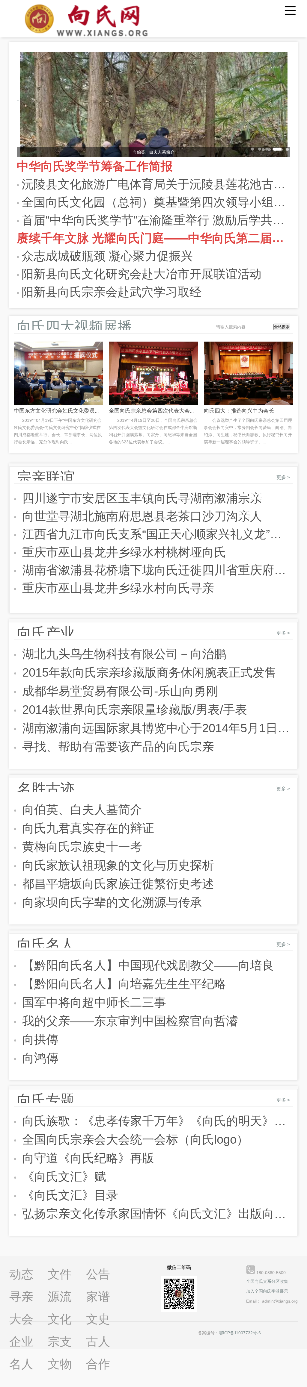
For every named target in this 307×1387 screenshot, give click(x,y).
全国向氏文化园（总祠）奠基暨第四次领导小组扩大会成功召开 (156, 202)
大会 (21, 1319)
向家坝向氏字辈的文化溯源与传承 (110, 902)
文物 (60, 1364)
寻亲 (21, 1296)
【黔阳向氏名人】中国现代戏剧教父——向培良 (146, 965)
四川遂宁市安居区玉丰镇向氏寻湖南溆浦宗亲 (140, 498)
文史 (98, 1319)
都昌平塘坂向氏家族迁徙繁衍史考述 (116, 883)
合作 (98, 1364)
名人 (21, 1364)
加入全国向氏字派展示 (267, 1291)
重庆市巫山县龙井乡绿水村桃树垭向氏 (122, 552)
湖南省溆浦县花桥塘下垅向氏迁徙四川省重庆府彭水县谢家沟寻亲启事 (156, 570)
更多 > (283, 477)
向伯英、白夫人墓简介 (80, 809)
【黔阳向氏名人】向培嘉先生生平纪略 (122, 983)
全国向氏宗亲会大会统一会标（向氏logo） (134, 1139)
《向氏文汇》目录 (68, 1195)
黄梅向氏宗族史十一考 (80, 846)
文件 (60, 1274)
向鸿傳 (38, 1058)
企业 (21, 1341)
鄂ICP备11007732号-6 (240, 1332)
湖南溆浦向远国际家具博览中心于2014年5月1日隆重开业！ (156, 728)
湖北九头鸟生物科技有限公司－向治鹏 (122, 653)
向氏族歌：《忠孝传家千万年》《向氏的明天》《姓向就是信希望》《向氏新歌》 (156, 1120)
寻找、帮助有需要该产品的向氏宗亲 (116, 746)
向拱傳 (38, 1039)
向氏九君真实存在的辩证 (86, 828)
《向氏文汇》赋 (62, 1176)
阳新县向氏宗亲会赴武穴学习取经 (111, 291)
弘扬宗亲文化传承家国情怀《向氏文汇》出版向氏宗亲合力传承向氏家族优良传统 (156, 1213)
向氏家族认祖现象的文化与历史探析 (116, 865)
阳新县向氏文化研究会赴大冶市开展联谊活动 (141, 274)
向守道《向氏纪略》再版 (86, 1158)
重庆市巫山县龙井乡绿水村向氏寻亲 (116, 588)
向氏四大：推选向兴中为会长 (239, 411)
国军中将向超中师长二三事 (92, 1002)
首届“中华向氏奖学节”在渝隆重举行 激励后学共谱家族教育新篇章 (156, 220)
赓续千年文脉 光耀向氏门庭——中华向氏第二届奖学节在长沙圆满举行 (154, 238)
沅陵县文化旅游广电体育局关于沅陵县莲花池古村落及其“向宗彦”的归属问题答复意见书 (156, 184)
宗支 (60, 1341)
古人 (98, 1341)
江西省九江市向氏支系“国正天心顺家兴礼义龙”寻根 (156, 534)
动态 (21, 1274)
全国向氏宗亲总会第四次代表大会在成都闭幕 (163, 411)
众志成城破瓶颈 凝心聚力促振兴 (107, 256)
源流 (60, 1296)
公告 (98, 1274)
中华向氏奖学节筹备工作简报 (95, 166)
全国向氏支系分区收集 (267, 1281)
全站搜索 (282, 327)
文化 (60, 1319)
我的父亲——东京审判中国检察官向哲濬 (128, 1020)
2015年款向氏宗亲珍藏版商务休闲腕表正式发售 (147, 672)
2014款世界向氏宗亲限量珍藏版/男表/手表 (133, 709)
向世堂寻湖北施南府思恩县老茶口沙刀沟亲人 (140, 516)
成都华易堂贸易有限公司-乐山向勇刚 (118, 691)
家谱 (98, 1296)
